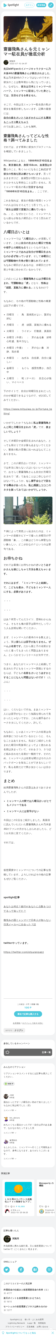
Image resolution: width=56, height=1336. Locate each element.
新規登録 (41, 5)
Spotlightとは (16, 1319)
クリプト (14, 1030)
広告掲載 (30, 1327)
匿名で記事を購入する (28, 1014)
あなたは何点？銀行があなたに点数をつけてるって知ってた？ (27, 908)
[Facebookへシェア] (21, 1270)
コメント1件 (9, 1110)
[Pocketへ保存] (49, 1270)
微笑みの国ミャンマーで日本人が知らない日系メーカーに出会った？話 (27, 922)
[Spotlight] (11, 5)
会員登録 (16, 1023)
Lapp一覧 (31, 1323)
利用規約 (42, 1323)
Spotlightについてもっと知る (21, 1333)
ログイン (29, 5)
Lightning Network (16, 1323)
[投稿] (51, 5)
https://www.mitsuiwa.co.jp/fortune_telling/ (28, 411)
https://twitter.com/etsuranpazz (24, 952)
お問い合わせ (42, 1327)
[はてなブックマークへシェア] (35, 1270)
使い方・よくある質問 (34, 1319)
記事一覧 (46, 1052)
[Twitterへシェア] (7, 1270)
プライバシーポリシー (14, 1327)
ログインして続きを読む (32, 1023)
